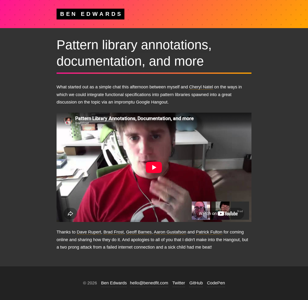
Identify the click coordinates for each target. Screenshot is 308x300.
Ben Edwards (114, 283)
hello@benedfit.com (149, 283)
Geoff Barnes (139, 232)
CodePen (216, 283)
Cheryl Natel (201, 87)
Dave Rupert (89, 232)
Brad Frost (113, 232)
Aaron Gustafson (170, 232)
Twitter (178, 283)
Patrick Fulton (209, 232)
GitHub (196, 283)
